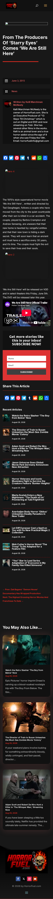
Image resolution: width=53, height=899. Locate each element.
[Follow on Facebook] (18, 879)
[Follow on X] (23, 879)
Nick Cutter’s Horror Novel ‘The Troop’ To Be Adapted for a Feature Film (29, 546)
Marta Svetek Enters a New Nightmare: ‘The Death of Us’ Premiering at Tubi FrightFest (28, 497)
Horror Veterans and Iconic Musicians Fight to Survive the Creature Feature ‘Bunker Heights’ (31, 481)
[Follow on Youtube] (35, 879)
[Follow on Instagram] (29, 879)
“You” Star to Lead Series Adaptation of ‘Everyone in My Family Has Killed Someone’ (29, 563)
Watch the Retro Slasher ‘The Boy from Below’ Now (30, 416)
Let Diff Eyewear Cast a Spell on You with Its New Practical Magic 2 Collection (31, 530)
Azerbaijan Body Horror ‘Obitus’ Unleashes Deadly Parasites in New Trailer (29, 514)
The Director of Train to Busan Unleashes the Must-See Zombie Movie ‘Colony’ (30, 432)
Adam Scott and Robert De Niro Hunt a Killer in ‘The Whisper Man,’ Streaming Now (31, 448)
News (14, 91)
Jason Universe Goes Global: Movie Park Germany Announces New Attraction (30, 464)
